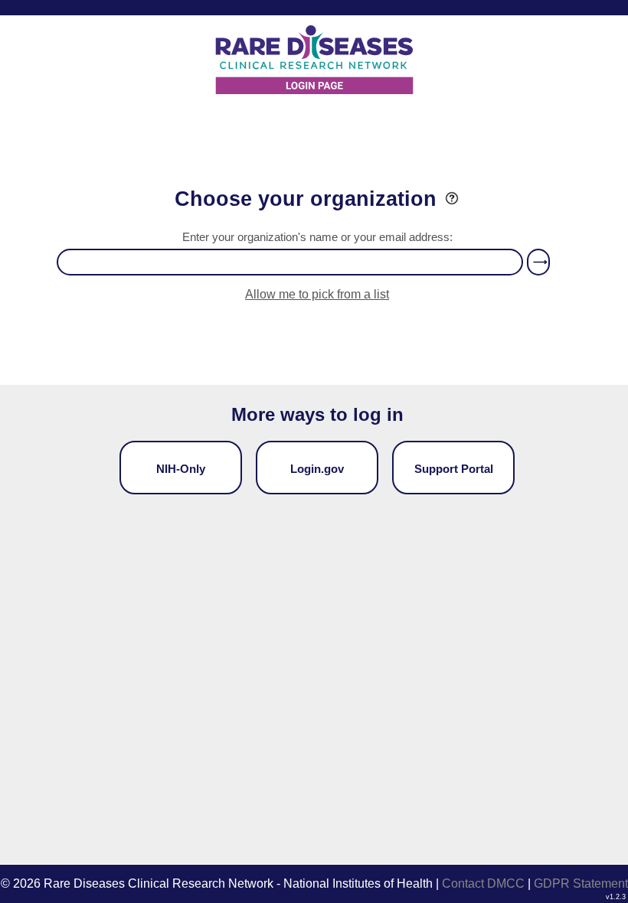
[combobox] (290, 262)
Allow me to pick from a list (317, 294)
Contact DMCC (483, 883)
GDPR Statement (581, 883)
